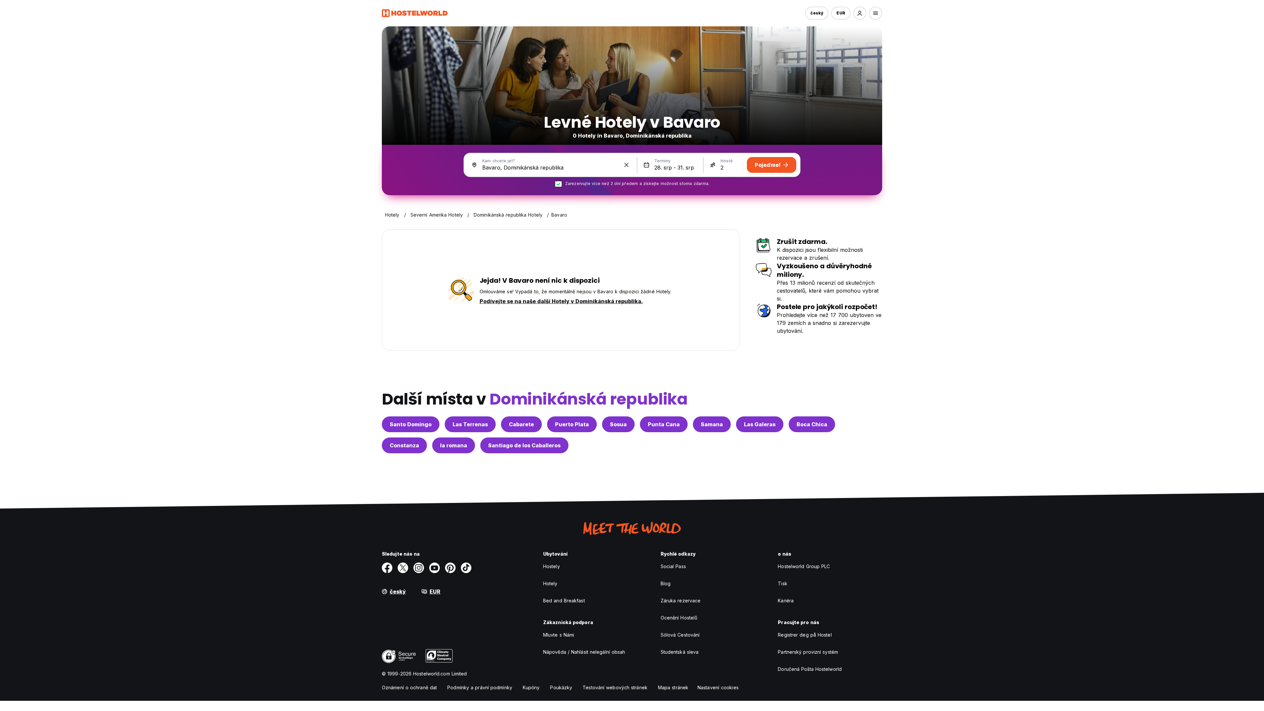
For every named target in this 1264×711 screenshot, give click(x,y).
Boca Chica (812, 424)
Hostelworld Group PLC (804, 566)
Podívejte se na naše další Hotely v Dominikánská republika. (561, 301)
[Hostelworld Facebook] (387, 568)
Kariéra (786, 600)
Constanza (404, 445)
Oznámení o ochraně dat (409, 687)
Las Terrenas (470, 424)
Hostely (551, 566)
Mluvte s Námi (558, 635)
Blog (666, 583)
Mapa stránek (673, 687)
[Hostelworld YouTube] (434, 568)
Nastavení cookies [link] (718, 687)
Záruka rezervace (681, 600)
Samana (712, 424)
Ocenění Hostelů (679, 617)
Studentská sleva (680, 652)
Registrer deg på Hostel (804, 635)
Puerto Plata (572, 424)
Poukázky (561, 687)
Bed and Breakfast (564, 600)
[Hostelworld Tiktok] (466, 568)
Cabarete (521, 424)
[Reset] (626, 165)
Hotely (550, 583)
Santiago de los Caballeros (524, 445)
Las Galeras (760, 424)
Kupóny (531, 687)
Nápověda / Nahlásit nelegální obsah (584, 652)
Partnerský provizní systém (808, 652)
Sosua (618, 424)
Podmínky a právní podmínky (479, 687)
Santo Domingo (411, 424)
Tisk (782, 583)
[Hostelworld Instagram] (418, 568)
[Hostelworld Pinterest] (450, 568)
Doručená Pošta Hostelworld (810, 669)
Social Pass (673, 566)
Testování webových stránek (615, 687)
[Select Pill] (859, 13)
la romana (453, 445)
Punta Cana (664, 424)
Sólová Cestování (680, 635)
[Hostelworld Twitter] (403, 568)
